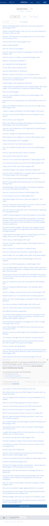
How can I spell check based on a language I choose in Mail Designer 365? (22, 53)
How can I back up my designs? (13, 48)
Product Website (21, 11)
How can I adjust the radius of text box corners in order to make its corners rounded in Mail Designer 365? (24, 205)
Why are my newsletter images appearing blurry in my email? (23, 488)
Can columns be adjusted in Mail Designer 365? (19, 437)
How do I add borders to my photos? (15, 71)
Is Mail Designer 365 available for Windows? (17, 83)
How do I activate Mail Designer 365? (15, 462)
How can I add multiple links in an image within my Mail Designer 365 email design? (24, 129)
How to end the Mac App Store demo (15, 156)
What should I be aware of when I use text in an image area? (23, 413)
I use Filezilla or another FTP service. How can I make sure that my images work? (23, 445)
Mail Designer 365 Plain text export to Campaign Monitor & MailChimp (23, 471)
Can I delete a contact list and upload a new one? (19, 389)
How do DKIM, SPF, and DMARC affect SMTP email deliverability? (24, 255)
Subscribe (28, 517)
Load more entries (24, 506)
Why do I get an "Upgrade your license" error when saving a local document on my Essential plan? (24, 79)
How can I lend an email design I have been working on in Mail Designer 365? (23, 483)
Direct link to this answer (42, 381)
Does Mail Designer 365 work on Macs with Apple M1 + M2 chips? (22, 200)
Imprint (18, 521)
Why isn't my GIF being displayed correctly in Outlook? (21, 403)
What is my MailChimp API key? (12, 374)
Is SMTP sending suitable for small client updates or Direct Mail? (24, 215)
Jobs (7, 521)
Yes (15, 381)
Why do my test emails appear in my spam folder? (19, 409)
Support (31, 2)
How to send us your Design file (13, 120)
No (17, 381)
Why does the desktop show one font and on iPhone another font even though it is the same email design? (23, 342)
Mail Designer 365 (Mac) (7, 359)
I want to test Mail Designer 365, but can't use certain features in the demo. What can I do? (24, 32)
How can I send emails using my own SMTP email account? (22, 406)
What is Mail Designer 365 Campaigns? (16, 140)
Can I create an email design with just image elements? (21, 178)
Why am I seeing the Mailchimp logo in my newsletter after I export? (23, 288)
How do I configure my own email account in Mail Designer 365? (24, 292)
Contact (15, 521)
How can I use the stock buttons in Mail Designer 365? (21, 192)
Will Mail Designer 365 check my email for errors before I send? (24, 497)
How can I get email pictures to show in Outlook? (19, 153)
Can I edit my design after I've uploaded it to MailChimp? (17, 378)
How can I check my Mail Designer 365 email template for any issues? (23, 115)
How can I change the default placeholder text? (18, 134)
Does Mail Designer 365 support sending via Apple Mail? (22, 170)
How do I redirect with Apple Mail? (14, 346)
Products (12, 2)
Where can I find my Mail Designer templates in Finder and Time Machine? (24, 300)
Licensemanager (28, 11)
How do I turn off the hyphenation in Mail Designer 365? (21, 264)
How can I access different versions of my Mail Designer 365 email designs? (23, 96)
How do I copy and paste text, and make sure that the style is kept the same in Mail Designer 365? (23, 454)
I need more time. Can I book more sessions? (18, 144)
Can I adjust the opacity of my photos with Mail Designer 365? (23, 163)
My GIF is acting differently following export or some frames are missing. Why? (24, 183)
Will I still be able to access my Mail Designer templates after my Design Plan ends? (24, 393)
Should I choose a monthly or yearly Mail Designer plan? (21, 57)
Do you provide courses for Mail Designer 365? (18, 196)
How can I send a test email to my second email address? (22, 308)
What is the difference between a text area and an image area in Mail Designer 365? (24, 106)
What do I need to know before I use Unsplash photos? (21, 74)
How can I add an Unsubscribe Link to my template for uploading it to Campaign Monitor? (24, 211)
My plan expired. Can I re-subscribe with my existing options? (23, 295)
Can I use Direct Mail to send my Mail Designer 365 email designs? (22, 259)
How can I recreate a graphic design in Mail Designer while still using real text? (23, 244)
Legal (12, 521)
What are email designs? (11, 92)
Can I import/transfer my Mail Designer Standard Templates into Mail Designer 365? (24, 422)
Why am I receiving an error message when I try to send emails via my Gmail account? (24, 37)
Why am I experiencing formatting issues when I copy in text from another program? (23, 417)
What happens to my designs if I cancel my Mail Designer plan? (24, 137)
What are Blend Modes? (11, 45)
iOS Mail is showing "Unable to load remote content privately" (23, 441)
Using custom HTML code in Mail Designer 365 (18, 166)
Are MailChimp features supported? (15, 311)
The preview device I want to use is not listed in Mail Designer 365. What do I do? (23, 428)
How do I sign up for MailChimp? (13, 449)
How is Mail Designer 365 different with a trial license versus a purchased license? (23, 328)
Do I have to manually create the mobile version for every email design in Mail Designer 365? (24, 501)
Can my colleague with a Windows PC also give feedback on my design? (24, 398)
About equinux (3, 2)
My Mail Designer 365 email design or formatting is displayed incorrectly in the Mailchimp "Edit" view (23, 188)
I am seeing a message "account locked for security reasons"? (23, 337)
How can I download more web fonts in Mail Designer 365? (22, 252)
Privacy (21, 521)
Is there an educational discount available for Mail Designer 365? (24, 458)
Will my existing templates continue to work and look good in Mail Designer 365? (23, 27)
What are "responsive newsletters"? (14, 61)
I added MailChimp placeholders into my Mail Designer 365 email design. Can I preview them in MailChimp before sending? (24, 87)
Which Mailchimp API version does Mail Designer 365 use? (22, 357)
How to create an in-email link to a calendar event (19, 248)
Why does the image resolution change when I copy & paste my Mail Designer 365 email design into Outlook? (24, 466)
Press (10, 521)
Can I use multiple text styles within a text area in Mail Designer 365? (24, 148)
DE (6, 517)
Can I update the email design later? (15, 64)
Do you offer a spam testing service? (15, 67)
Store (39, 2)
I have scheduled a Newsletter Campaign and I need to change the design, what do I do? (24, 322)
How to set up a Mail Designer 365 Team (16, 240)
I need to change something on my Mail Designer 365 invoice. (24, 111)
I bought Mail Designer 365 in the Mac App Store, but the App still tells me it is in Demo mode (23, 433)
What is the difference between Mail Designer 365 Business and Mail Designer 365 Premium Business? (24, 124)
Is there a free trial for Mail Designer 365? (16, 42)
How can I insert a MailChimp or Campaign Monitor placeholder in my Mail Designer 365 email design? (24, 174)
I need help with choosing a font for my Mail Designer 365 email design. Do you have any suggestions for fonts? (24, 235)
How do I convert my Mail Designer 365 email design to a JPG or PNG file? (24, 333)
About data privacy (13, 518)
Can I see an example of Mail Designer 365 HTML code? (21, 304)
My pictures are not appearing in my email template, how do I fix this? (24, 101)
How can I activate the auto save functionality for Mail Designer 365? (24, 282)
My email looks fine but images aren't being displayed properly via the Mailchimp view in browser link (24, 492)
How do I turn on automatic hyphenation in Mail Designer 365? (24, 159)
